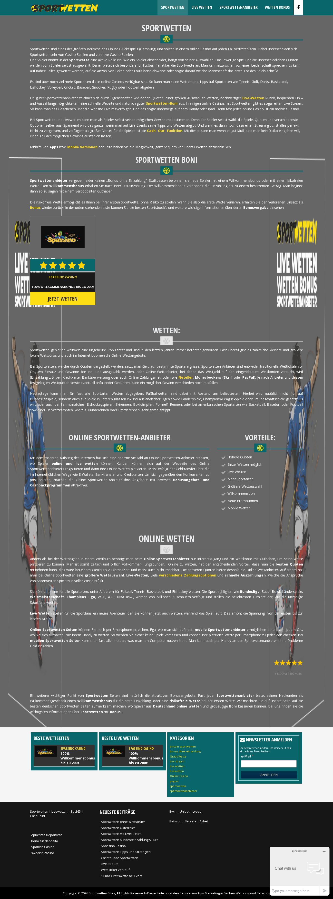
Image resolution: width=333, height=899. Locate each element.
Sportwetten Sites (102, 893)
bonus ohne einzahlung (185, 751)
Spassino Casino (63, 277)
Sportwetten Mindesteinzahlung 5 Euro (129, 840)
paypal (174, 781)
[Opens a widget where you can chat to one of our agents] (299, 871)
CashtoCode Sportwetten (119, 858)
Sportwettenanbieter (238, 7)
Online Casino (179, 776)
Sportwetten (172, 7)
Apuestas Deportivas (46, 835)
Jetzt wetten (63, 298)
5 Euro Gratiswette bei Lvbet (121, 876)
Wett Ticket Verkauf (115, 870)
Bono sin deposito (44, 841)
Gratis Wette (178, 756)
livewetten (177, 771)
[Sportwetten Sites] (64, 13)
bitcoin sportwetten (183, 746)
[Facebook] (298, 7)
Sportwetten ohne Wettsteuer (123, 821)
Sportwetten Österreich (118, 828)
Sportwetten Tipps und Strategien (126, 851)
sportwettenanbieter (183, 791)
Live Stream (109, 863)
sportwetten (178, 786)
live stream (177, 761)
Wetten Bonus (277, 7)
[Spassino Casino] (64, 755)
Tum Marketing (209, 893)
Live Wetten (202, 7)
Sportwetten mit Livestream (121, 833)
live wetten (177, 766)
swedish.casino (42, 853)
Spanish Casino (42, 847)
